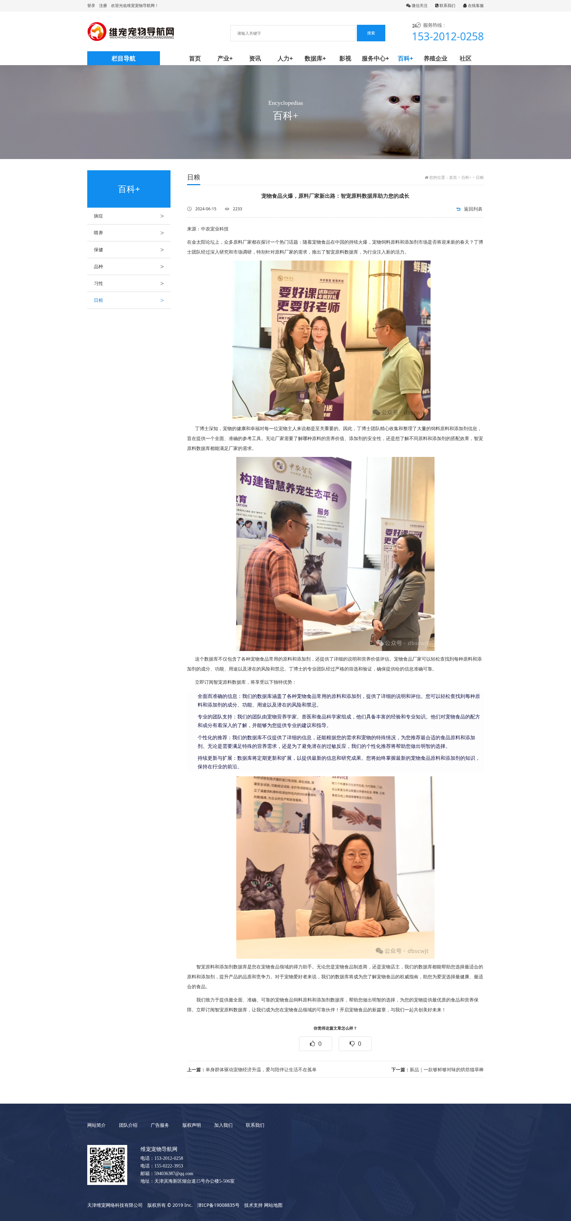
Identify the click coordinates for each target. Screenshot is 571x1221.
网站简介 (96, 1125)
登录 (91, 5)
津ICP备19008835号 (218, 1205)
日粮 (129, 300)
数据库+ (315, 58)
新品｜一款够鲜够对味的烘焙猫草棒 (437, 1069)
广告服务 (160, 1125)
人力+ (285, 58)
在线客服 (475, 5)
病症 (129, 216)
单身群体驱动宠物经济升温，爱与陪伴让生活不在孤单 (252, 1069)
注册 (103, 5)
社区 (466, 58)
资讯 (255, 58)
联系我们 (446, 5)
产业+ (225, 58)
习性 (129, 283)
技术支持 (253, 1205)
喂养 (129, 232)
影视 (345, 58)
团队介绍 (128, 1125)
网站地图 (273, 1205)
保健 (129, 249)
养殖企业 (435, 58)
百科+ (405, 58)
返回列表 (473, 209)
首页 (195, 58)
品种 (129, 266)
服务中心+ (375, 58)
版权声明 (191, 1125)
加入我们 (223, 1125)
